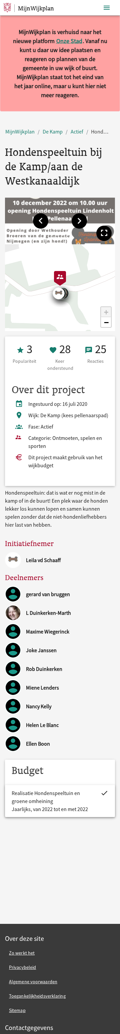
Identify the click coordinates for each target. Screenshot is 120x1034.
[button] (40, 221)
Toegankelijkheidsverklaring (37, 996)
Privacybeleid (22, 967)
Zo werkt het (22, 953)
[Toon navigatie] (107, 7)
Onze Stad (69, 41)
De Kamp (53, 131)
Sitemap (17, 1010)
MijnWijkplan (20, 131)
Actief (77, 131)
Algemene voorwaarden (33, 982)
